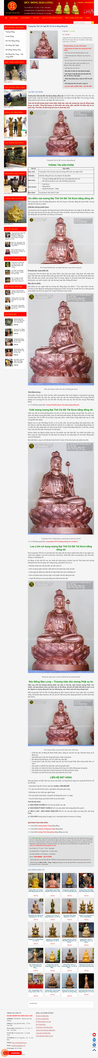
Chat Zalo (94, 1042)
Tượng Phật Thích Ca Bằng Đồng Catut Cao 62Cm (86, 941)
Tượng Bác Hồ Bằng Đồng (43, 1033)
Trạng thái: (65, 31)
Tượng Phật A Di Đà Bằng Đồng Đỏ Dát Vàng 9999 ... (52, 966)
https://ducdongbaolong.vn (19, 1042)
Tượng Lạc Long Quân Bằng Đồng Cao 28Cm (52, 940)
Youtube (94, 1037)
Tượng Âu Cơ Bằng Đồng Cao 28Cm (35, 940)
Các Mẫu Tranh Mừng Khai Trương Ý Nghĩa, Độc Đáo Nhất (17, 272)
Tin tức (36, 18)
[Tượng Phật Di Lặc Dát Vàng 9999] (15, 212)
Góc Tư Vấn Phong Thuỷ (52, 18)
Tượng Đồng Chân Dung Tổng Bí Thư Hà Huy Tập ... (52, 891)
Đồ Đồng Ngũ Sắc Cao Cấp (43, 1021)
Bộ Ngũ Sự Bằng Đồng (42, 1015)
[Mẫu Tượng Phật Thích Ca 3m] (15, 72)
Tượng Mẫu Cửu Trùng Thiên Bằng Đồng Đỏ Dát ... (35, 891)
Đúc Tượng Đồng (40, 1024)
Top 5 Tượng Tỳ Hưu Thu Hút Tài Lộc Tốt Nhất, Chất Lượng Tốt (17, 279)
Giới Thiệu (14, 18)
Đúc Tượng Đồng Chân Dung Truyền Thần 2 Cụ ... (36, 991)
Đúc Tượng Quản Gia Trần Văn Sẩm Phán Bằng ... (35, 966)
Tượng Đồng (10, 32)
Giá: (63, 34)
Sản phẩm (25, 18)
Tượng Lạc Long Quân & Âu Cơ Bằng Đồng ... (86, 916)
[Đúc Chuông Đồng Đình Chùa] (15, 97)
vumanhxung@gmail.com (18, 1045)
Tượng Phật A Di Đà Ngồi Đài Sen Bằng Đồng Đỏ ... (52, 990)
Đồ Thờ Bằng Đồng (12, 41)
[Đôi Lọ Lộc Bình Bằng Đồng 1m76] (15, 125)
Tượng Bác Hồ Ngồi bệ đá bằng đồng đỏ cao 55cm (35, 916)
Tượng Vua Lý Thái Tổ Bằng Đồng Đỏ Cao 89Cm (52, 916)
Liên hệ (67, 34)
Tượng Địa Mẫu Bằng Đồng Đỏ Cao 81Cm (69, 916)
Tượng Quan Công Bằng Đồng (44, 1027)
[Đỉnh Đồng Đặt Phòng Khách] (15, 184)
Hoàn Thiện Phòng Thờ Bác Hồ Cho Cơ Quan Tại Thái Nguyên (18, 251)
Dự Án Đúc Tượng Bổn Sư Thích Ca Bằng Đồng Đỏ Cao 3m (18, 307)
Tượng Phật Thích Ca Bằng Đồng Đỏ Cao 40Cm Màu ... (69, 966)
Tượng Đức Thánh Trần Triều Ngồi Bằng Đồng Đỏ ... (86, 966)
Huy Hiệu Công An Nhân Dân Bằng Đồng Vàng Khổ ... (19, 361)
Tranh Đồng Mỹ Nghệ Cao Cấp (44, 1036)
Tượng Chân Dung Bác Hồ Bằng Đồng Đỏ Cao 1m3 (19, 340)
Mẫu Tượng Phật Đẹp (74, 18)
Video (88, 18)
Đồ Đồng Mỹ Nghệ (12, 45)
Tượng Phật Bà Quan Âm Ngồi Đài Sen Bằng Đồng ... (69, 991)
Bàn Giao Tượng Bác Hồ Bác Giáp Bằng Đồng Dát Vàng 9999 (18, 244)
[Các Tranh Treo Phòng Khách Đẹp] (15, 156)
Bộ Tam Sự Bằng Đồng (42, 1018)
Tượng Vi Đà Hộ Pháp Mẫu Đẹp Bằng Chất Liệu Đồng (18, 292)
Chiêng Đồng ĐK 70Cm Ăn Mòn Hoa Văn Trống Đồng (19, 320)
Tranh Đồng (10, 36)
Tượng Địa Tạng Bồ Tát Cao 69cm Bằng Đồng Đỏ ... (69, 891)
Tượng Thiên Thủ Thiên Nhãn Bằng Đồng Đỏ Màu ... (86, 891)
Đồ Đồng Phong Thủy (13, 50)
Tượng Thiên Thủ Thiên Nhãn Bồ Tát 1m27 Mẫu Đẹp (18, 299)
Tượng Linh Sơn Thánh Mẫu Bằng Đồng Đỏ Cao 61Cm (69, 941)
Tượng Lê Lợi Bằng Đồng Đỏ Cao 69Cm (19, 330)
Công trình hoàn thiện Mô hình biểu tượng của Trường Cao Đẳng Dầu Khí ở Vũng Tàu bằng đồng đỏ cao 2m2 (15, 236)
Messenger (94, 1047)
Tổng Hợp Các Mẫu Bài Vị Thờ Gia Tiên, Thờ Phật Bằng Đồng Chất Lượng (17, 265)
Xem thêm (7, 82)
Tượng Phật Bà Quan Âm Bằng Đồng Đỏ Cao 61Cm (86, 990)
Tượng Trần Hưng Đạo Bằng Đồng (45, 1030)
